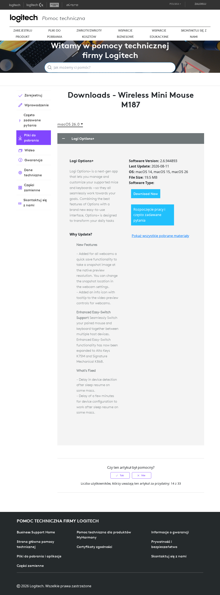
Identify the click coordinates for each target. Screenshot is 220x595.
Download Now (145, 194)
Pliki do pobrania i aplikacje (39, 556)
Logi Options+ (83, 138)
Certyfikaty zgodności (94, 547)
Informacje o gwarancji (170, 532)
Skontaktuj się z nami (168, 556)
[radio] (120, 475)
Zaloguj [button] (200, 3)
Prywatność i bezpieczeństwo (164, 544)
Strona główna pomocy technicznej (35, 544)
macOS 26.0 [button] (68, 124)
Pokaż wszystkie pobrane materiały (160, 235)
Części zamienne (30, 565)
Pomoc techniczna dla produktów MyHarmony (104, 534)
